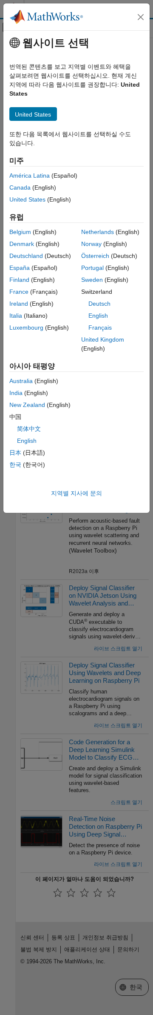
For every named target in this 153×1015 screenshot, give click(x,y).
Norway (91, 243)
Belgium (20, 231)
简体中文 (29, 428)
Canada (20, 187)
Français (100, 327)
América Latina (29, 175)
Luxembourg (26, 327)
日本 (15, 452)
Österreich (95, 255)
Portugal (92, 267)
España (19, 267)
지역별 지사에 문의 (76, 493)
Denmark (21, 243)
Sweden (92, 279)
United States (27, 199)
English (98, 315)
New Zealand (27, 404)
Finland (19, 279)
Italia (15, 315)
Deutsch (99, 303)
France (18, 291)
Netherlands (97, 231)
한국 (15, 464)
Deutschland (26, 255)
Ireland (18, 303)
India (16, 392)
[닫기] (141, 17)
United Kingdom (102, 339)
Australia (21, 380)
